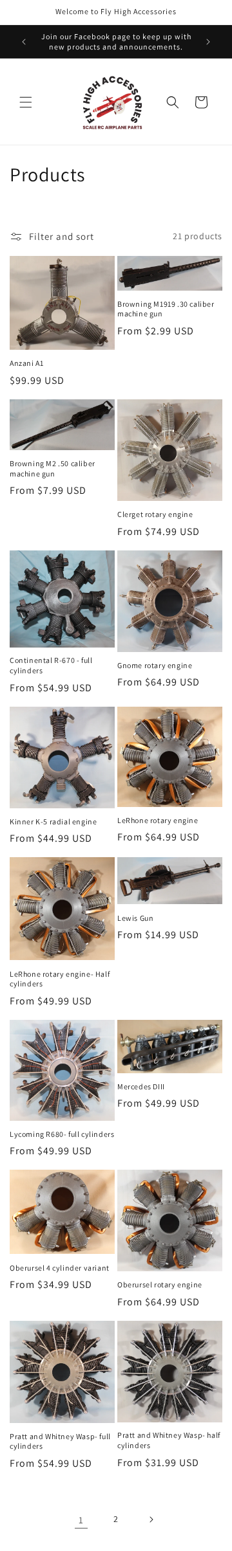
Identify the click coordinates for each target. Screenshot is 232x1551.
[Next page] (151, 1519)
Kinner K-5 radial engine (53, 821)
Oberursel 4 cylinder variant (60, 1268)
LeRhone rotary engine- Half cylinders (60, 979)
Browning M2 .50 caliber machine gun (52, 468)
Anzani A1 (26, 363)
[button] (26, 102)
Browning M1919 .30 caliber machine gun (166, 309)
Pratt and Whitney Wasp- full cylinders (60, 1441)
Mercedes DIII (141, 1086)
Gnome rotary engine (154, 665)
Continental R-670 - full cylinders (51, 665)
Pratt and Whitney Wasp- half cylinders (168, 1440)
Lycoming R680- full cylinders (62, 1134)
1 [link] (81, 1520)
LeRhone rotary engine (157, 820)
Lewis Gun (135, 918)
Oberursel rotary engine (159, 1284)
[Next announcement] (208, 42)
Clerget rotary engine (155, 514)
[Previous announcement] (24, 42)
